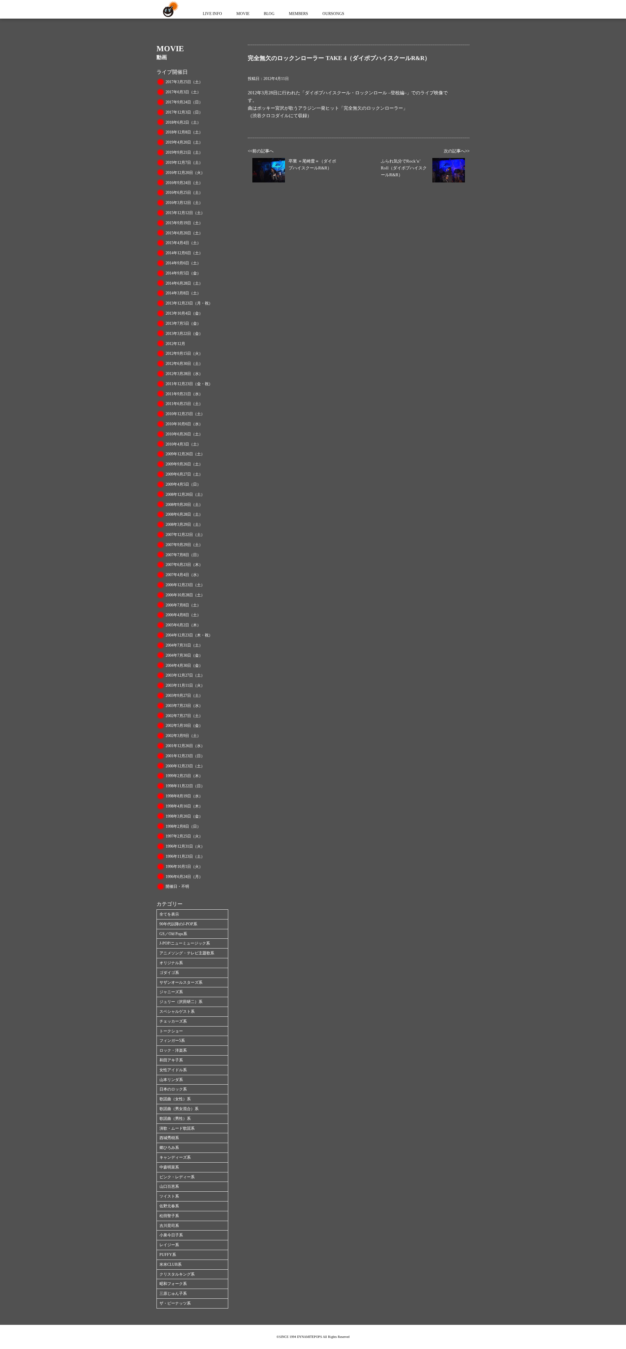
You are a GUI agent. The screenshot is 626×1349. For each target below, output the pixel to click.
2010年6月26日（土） (184, 434)
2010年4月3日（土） (183, 444)
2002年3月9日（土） (183, 735)
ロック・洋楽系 (173, 1050)
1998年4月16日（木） (184, 806)
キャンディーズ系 (175, 1157)
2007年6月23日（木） (184, 564)
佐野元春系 (169, 1206)
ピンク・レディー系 (177, 1177)
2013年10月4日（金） (184, 313)
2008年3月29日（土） (184, 524)
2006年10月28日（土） (185, 595)
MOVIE (242, 13)
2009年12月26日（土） (185, 454)
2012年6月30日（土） (184, 363)
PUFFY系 (167, 1254)
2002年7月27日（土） (184, 716)
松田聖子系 (169, 1216)
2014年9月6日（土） (183, 263)
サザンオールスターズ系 (180, 982)
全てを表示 (169, 914)
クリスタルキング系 (177, 1274)
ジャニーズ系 (171, 992)
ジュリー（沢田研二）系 (180, 1001)
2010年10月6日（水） (184, 424)
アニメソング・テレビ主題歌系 (186, 953)
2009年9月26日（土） (184, 464)
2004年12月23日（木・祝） (189, 635)
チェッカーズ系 (173, 1021)
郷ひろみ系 (169, 1147)
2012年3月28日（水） (184, 373)
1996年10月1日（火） (184, 866)
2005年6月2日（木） (183, 625)
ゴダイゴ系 (169, 972)
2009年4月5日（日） (183, 484)
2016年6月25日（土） (184, 192)
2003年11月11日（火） (185, 685)
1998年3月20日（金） (184, 816)
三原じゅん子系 (173, 1293)
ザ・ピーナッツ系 (175, 1303)
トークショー (171, 1031)
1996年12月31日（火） (185, 846)
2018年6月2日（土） (183, 122)
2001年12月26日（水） (185, 746)
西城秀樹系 (169, 1138)
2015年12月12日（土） (185, 213)
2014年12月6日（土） (184, 253)
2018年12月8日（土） (184, 132)
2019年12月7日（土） (184, 162)
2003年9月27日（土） (184, 695)
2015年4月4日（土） (183, 243)
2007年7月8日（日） (183, 555)
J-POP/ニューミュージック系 (184, 943)
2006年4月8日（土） (183, 615)
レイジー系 (169, 1245)
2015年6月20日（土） (184, 233)
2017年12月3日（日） (184, 112)
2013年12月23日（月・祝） (189, 303)
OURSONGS (333, 13)
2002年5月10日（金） (184, 725)
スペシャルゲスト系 (177, 1011)
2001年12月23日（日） (185, 756)
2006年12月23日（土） (185, 585)
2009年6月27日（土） (184, 474)
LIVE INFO (212, 13)
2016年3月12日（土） (184, 202)
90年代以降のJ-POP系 (178, 924)
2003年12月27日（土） (185, 675)
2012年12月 (175, 343)
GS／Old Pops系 (173, 934)
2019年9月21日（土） (184, 152)
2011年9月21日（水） (184, 394)
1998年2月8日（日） (183, 826)
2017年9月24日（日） (184, 102)
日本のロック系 (173, 1089)
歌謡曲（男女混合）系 (179, 1108)
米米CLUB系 (170, 1264)
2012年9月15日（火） (184, 353)
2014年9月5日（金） (183, 273)
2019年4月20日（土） (184, 142)
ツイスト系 (169, 1196)
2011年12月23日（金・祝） (189, 384)
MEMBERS (298, 13)
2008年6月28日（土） (184, 514)
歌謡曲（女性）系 (175, 1099)
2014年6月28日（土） (184, 283)
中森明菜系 (169, 1167)
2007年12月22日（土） (185, 534)
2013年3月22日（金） (184, 333)
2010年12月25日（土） (185, 414)
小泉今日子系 (171, 1235)
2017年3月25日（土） (184, 82)
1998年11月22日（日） (185, 786)
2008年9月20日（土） (184, 504)
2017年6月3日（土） (183, 92)
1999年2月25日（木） (184, 776)
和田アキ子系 (171, 1060)
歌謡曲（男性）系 (175, 1118)
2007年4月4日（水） (183, 575)
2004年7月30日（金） (184, 655)
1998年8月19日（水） (184, 796)
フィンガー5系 (172, 1040)
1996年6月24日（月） (184, 876)
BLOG (269, 13)
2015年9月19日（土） (184, 223)
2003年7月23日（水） (184, 705)
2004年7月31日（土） (184, 645)
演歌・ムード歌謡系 (177, 1128)
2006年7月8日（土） (183, 605)
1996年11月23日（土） (185, 856)
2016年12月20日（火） (185, 172)
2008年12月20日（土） (185, 494)
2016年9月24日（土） (184, 182)
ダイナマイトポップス (169, 9)
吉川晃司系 (169, 1225)
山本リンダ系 (171, 1079)
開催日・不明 (177, 886)
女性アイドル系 (173, 1070)
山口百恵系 (169, 1186)
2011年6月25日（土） (184, 403)
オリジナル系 (171, 963)
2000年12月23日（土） (185, 766)
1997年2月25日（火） (184, 836)
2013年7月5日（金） (183, 323)
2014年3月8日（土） (183, 293)
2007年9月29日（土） (184, 544)
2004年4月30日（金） (184, 665)
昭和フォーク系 (173, 1283)
